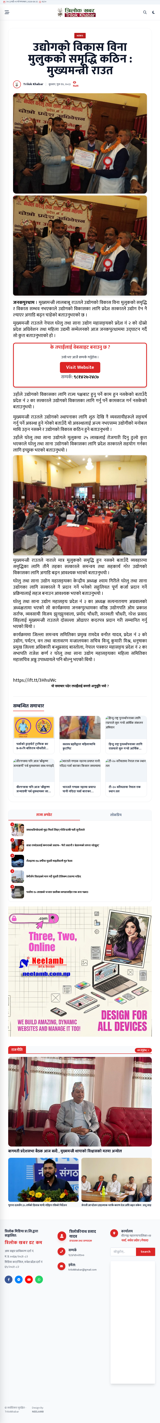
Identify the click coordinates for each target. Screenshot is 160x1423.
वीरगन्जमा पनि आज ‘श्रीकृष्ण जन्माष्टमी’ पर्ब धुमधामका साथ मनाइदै (33, 791)
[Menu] (7, 12)
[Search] (145, 12)
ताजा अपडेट (44, 815)
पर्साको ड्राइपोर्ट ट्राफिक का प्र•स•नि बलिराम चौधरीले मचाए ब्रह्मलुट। (32, 748)
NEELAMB (38, 1411)
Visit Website (80, 367)
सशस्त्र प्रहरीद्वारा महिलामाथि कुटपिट (79, 746)
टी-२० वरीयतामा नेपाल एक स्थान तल (125, 789)
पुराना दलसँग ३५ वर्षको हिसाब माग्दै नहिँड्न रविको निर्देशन (37, 1205)
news (80, 36)
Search (145, 1251)
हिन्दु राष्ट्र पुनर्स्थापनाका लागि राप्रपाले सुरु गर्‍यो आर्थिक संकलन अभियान (125, 749)
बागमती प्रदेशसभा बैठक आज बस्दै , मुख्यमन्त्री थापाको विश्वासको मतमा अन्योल (65, 1151)
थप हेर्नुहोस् (142, 1050)
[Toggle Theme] (153, 12)
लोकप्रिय (116, 815)
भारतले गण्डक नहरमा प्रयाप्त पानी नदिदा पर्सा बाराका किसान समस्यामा (79, 791)
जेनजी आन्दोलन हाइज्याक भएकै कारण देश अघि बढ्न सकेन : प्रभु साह (116, 1205)
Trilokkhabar (12, 1411)
